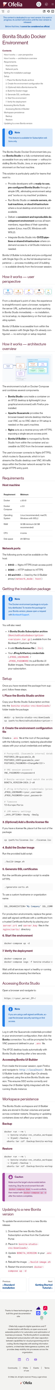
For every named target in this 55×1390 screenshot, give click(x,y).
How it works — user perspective (18, 54)
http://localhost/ (31, 1069)
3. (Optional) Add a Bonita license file (21, 87)
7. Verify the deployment (16, 101)
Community (12, 1368)
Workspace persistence (14, 112)
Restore (9, 119)
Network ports (12, 69)
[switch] (46, 4)
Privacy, (34, 1377)
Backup (9, 116)
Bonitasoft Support (21, 614)
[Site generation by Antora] (38, 1309)
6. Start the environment (16, 98)
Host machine (11, 65)
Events (36, 1368)
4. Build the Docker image (17, 91)
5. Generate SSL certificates (18, 94)
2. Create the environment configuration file (24, 83)
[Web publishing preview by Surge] (41, 1319)
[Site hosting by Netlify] (45, 1314)
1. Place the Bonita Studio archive (20, 80)
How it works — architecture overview (20, 58)
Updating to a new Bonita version (18, 123)
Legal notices (42, 1377)
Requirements (10, 62)
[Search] (38, 4)
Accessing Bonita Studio (14, 105)
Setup (6, 76)
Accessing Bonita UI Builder (17, 109)
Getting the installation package (17, 73)
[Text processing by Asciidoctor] (45, 1309)
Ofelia (25, 1368)
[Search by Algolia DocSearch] (38, 1314)
